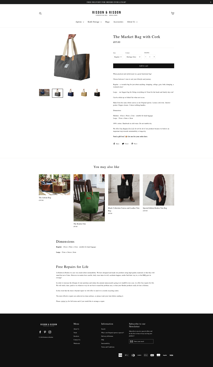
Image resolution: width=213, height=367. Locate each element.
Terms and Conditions (107, 347)
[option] (72, 60)
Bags (107, 21)
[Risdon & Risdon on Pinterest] (45, 332)
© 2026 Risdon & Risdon (46, 337)
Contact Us (77, 340)
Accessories (118, 21)
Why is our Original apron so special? (112, 333)
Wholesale (77, 343)
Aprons (79, 21)
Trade (75, 333)
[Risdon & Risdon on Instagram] (49, 332)
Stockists (76, 336)
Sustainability (105, 343)
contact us (64, 301)
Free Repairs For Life (127, 129)
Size (114, 53)
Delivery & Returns (107, 336)
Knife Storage (94, 21)
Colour (127, 53)
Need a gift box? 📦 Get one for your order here (130, 136)
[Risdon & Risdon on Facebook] (40, 332)
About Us (131, 21)
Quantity (146, 52)
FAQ (102, 340)
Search (103, 329)
